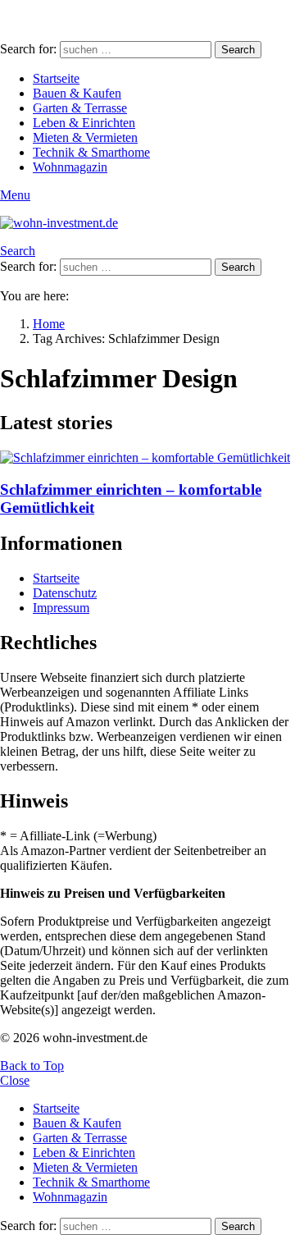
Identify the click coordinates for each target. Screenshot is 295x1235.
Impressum (61, 608)
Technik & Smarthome (91, 152)
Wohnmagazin (70, 167)
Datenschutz (65, 593)
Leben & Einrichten (84, 123)
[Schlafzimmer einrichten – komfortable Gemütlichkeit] (147, 458)
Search (238, 49)
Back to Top (32, 1066)
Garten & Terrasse (80, 108)
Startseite (56, 78)
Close (15, 1080)
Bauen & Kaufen (77, 93)
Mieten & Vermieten (85, 137)
